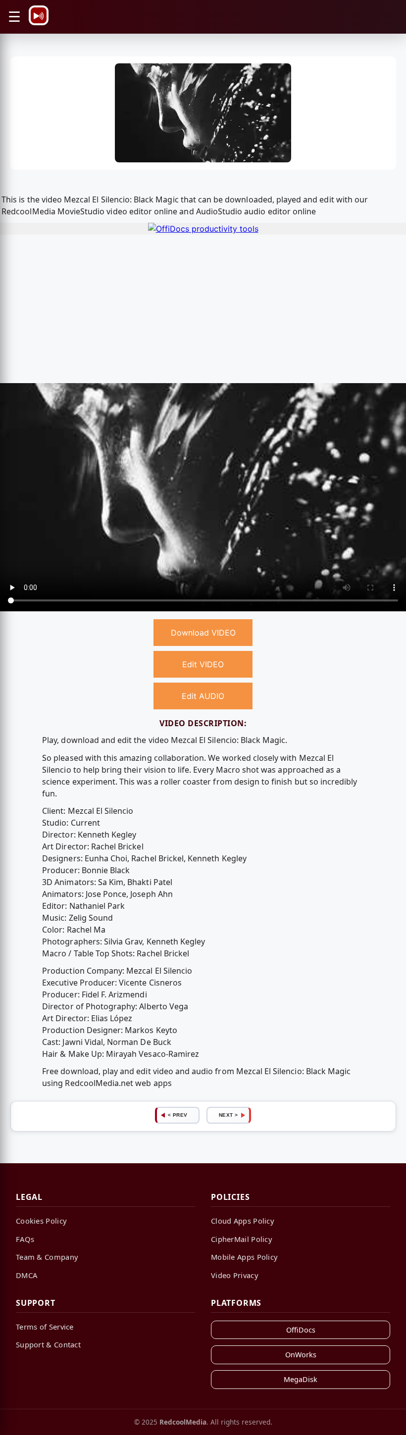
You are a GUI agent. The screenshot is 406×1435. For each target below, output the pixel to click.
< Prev (178, 1115)
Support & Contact (48, 1344)
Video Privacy (234, 1275)
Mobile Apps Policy (244, 1257)
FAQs (25, 1239)
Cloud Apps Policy (242, 1221)
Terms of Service (45, 1327)
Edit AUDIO (203, 696)
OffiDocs (300, 1330)
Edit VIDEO (203, 664)
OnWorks (300, 1354)
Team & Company (47, 1257)
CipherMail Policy (241, 1239)
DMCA (26, 1275)
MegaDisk (300, 1379)
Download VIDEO (203, 633)
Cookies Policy (41, 1221)
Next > (228, 1115)
